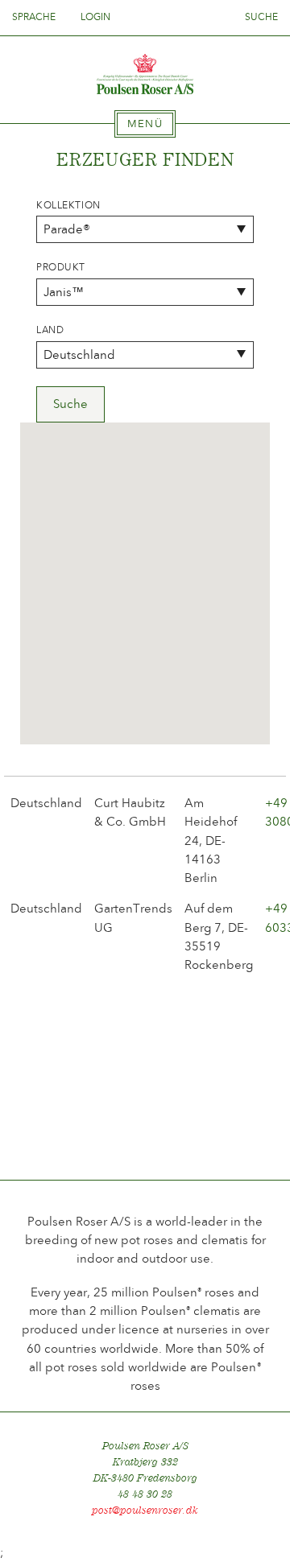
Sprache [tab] (35, 17)
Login (95, 17)
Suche (261, 17)
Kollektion (68, 205)
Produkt (60, 267)
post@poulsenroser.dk (145, 1510)
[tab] (145, 124)
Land (50, 330)
